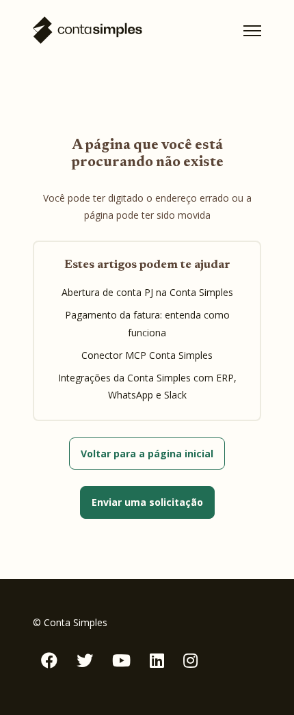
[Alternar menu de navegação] (252, 30)
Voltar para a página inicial (147, 453)
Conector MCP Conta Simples (147, 355)
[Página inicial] (87, 30)
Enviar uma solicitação (147, 502)
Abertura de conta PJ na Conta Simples (147, 292)
